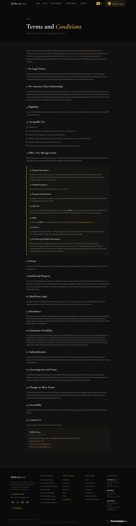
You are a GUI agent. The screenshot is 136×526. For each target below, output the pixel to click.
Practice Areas (56, 3)
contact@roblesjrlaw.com (85, 222)
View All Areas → (67, 499)
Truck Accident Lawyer (47, 483)
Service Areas (71, 3)
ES (102, 3)
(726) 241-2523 (111, 509)
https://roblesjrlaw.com (90, 51)
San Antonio (66, 486)
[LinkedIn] (22, 502)
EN (98, 3)
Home (38, 3)
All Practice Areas (90, 486)
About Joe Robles (90, 483)
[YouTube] (27, 502)
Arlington (65, 489)
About (45, 3)
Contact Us (88, 489)
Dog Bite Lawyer (45, 489)
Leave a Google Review (92, 499)
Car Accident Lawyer (46, 480)
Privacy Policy (75, 266)
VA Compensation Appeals (48, 502)
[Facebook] (13, 502)
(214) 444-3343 (70, 222)
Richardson (66, 483)
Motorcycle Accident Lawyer (49, 486)
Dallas (64, 493)
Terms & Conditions (91, 496)
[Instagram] (18, 502)
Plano (64, 496)
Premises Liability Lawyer (48, 496)
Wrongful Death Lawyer (47, 493)
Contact (83, 3)
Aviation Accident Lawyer (48, 499)
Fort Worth (66, 480)
